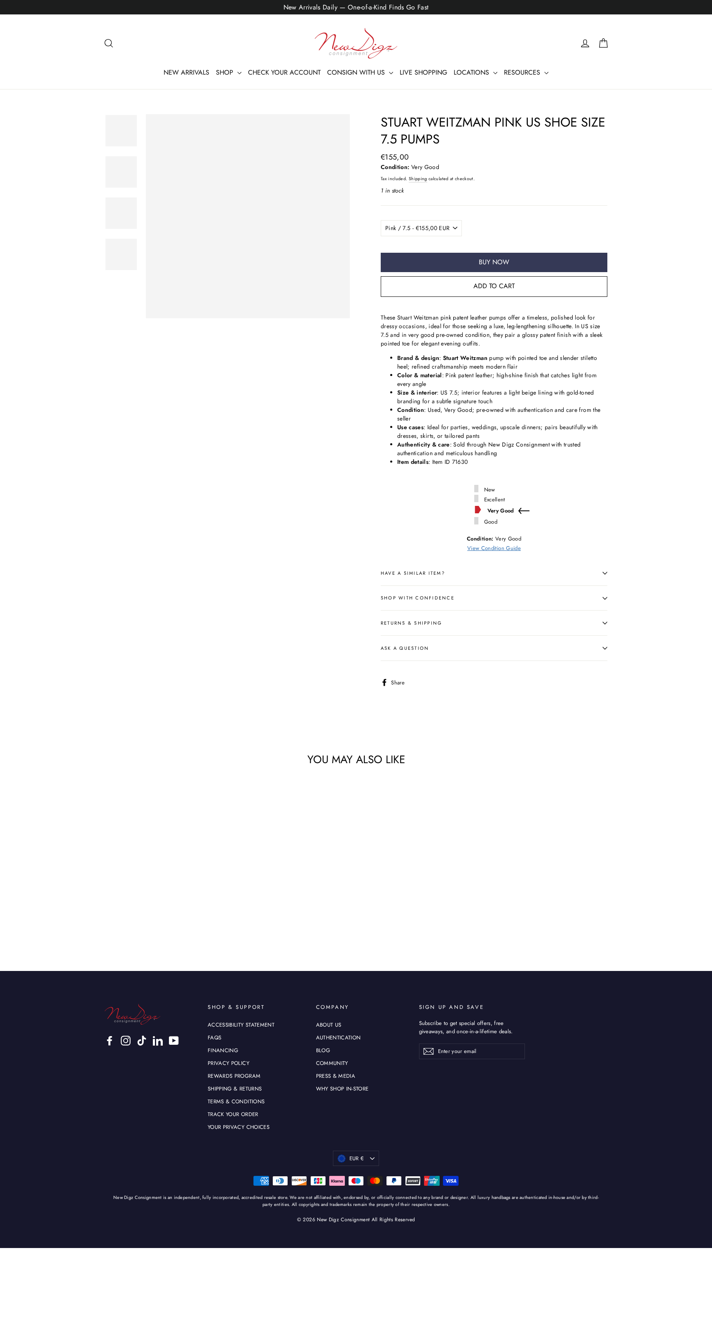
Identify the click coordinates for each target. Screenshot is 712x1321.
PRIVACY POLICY (228, 1063)
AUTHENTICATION (338, 1037)
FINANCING (223, 1050)
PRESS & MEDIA (336, 1076)
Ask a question (405, 648)
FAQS (214, 1037)
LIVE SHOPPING (423, 72)
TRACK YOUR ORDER (233, 1114)
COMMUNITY (332, 1063)
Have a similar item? (413, 573)
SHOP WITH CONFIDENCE (417, 598)
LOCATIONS (472, 72)
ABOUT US (329, 1025)
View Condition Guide (494, 548)
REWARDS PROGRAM (234, 1076)
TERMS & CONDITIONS (236, 1101)
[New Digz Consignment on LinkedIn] (158, 1041)
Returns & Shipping (411, 623)
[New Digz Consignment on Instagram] (126, 1041)
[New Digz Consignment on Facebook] (110, 1041)
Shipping (418, 179)
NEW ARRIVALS (186, 72)
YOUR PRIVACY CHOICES (238, 1127)
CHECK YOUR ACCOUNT (284, 72)
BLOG (323, 1050)
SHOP (225, 72)
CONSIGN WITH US (357, 72)
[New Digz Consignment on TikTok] (142, 1041)
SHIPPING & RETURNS (235, 1089)
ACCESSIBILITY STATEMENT (241, 1025)
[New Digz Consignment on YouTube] (174, 1041)
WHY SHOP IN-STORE (342, 1089)
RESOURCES (523, 72)
